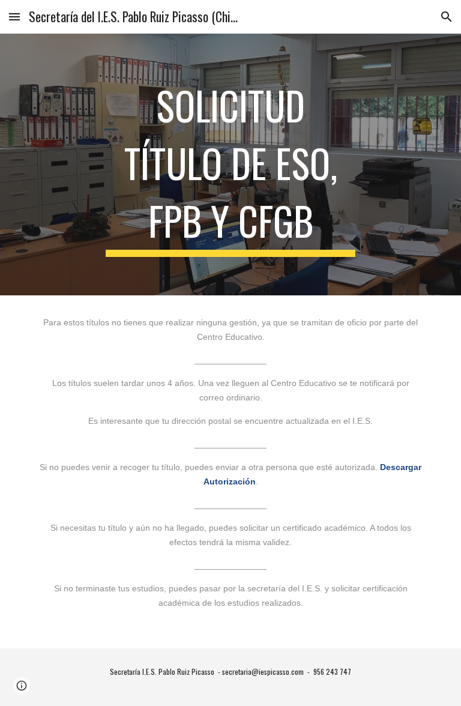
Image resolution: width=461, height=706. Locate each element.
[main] (230, 164)
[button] (14, 16)
